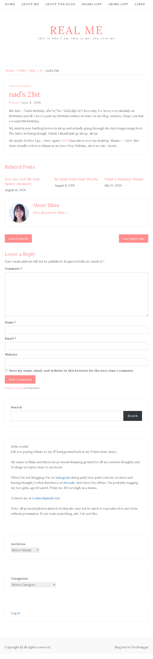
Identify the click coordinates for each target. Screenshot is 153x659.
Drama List (92, 4)
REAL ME (76, 30)
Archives (18, 544)
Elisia (13, 102)
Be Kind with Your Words (76, 179)
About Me (30, 4)
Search (16, 407)
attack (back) (18, 239)
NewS (65, 140)
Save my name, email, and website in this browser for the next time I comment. (71, 370)
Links (140, 4)
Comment (13, 268)
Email (10, 338)
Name (10, 322)
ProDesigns (140, 647)
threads (69, 483)
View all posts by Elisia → (50, 213)
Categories (19, 578)
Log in (15, 613)
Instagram (62, 477)
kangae (25, 86)
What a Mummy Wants (123, 179)
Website (11, 354)
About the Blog (60, 4)
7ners (13, 86)
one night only (133, 239)
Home (10, 4)
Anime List (118, 4)
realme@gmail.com (46, 498)
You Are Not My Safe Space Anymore (22, 181)
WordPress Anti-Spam (14, 388)
